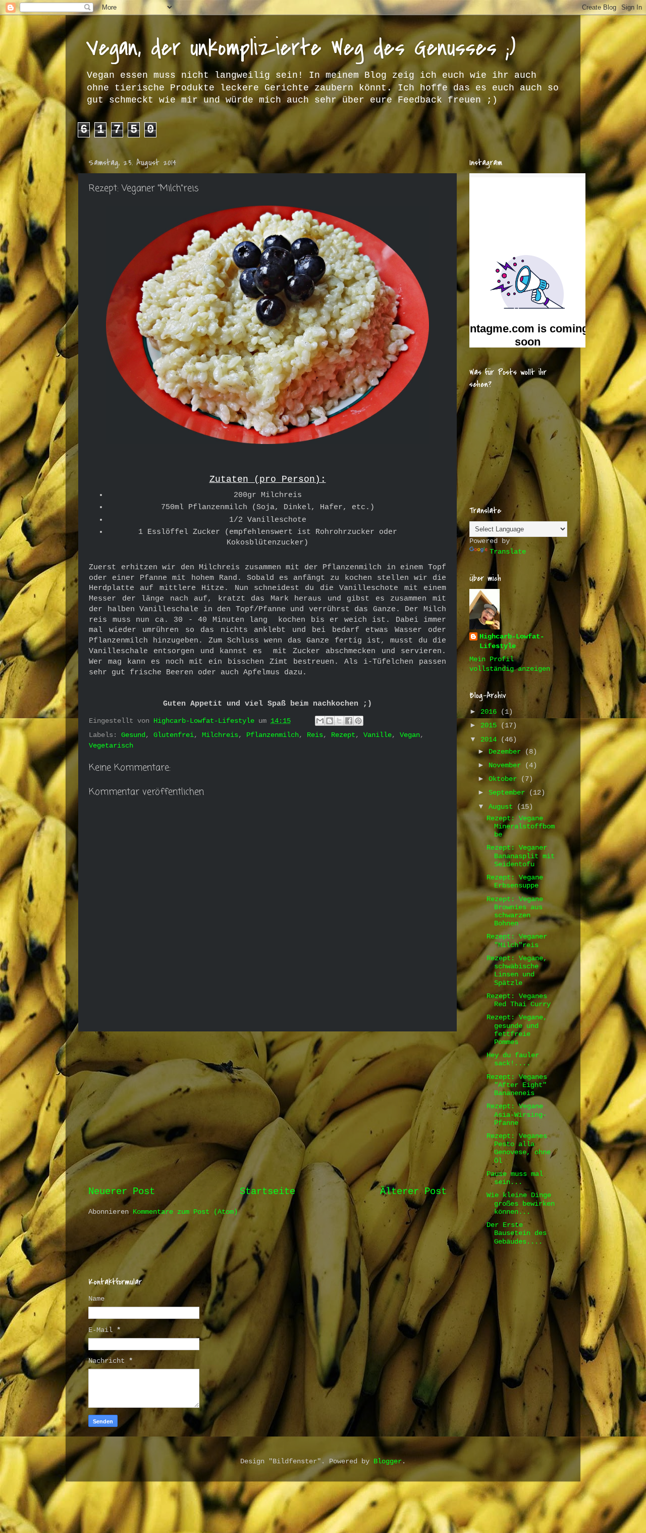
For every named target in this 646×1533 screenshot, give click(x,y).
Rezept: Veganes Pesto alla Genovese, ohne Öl (519, 1148)
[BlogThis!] (330, 721)
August (503, 807)
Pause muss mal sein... (515, 1178)
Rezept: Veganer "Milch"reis (517, 941)
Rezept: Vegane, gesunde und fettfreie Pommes (517, 1030)
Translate (508, 552)
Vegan (410, 735)
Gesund (133, 735)
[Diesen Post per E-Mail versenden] (320, 721)
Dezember (507, 752)
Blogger (387, 1461)
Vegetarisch (111, 746)
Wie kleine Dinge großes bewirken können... (521, 1203)
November (507, 765)
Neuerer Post (121, 1191)
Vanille (377, 735)
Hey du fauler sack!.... (513, 1059)
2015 (490, 725)
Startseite (267, 1191)
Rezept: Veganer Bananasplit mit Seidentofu (521, 856)
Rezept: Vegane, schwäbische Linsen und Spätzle (517, 971)
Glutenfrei (173, 735)
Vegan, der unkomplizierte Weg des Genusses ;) (301, 47)
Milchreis (220, 735)
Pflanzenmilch (272, 735)
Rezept (343, 735)
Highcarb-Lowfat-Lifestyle (511, 641)
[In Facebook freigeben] (349, 721)
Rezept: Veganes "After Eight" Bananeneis (517, 1085)
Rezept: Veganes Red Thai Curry (519, 1000)
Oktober (505, 779)
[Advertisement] (267, 1108)
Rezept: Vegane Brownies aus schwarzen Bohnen (515, 912)
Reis (315, 735)
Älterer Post (413, 1191)
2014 (490, 740)
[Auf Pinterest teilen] (358, 721)
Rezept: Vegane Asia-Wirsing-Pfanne (517, 1114)
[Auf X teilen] (339, 721)
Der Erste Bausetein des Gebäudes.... (517, 1233)
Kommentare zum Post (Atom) (185, 1212)
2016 (490, 712)
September (509, 793)
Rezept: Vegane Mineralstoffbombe (521, 826)
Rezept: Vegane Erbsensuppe (515, 881)
